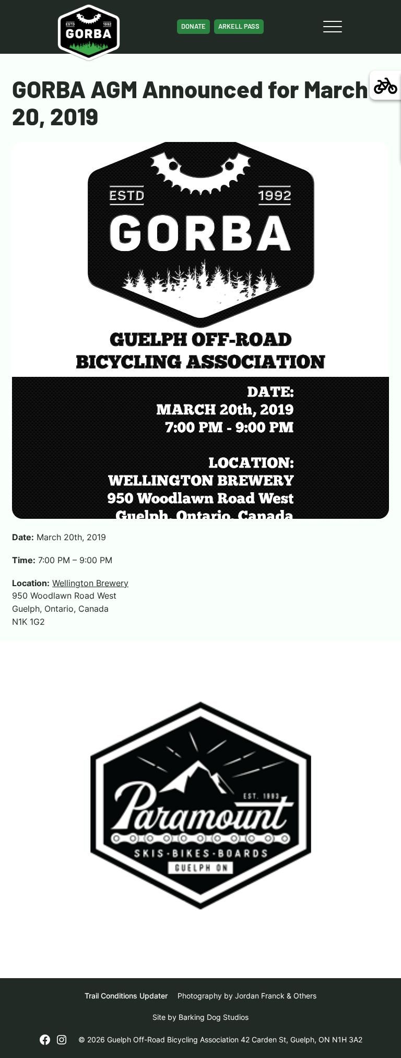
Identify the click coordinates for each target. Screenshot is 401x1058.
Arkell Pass (239, 26)
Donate (193, 26)
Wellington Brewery (90, 583)
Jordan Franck (260, 995)
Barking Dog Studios (214, 1017)
